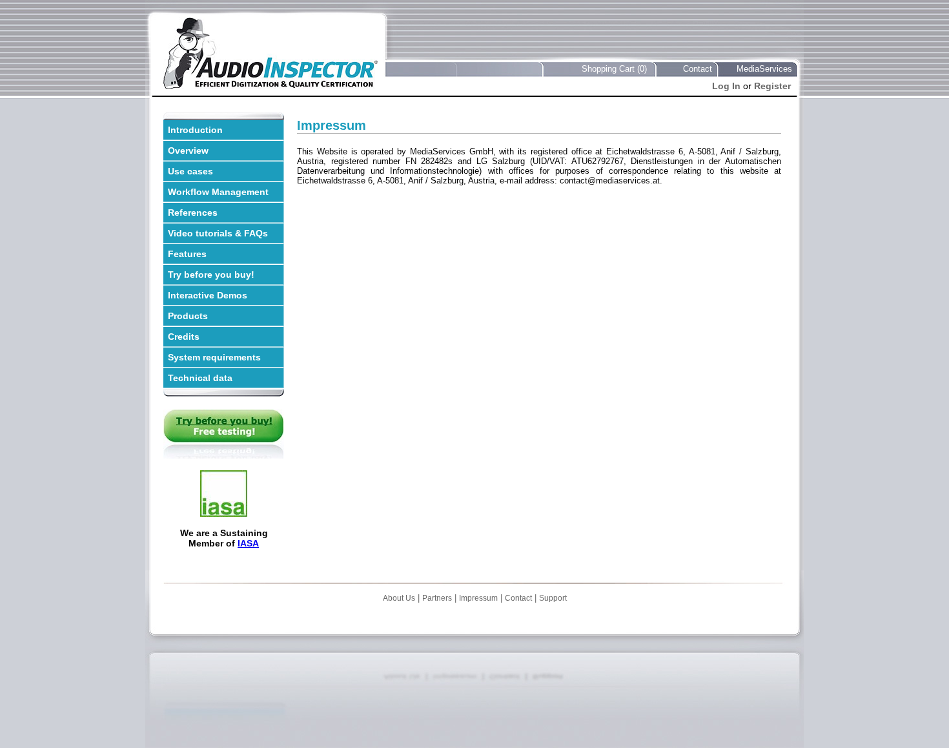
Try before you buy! (211, 274)
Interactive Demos (207, 295)
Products (188, 316)
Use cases (190, 171)
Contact (697, 69)
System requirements (214, 357)
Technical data (200, 378)
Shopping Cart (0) (614, 69)
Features (187, 254)
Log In (726, 86)
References (193, 212)
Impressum (478, 598)
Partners (437, 598)
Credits (183, 336)
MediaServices (764, 69)
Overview (188, 150)
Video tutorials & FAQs (218, 233)
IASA (248, 543)
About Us (399, 598)
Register (772, 86)
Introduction (195, 130)
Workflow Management (218, 192)
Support (553, 598)
